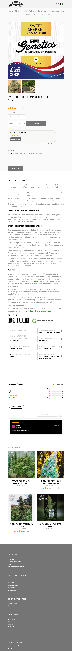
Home (10, 11)
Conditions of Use (13, 585)
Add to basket (36, 123)
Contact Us (11, 627)
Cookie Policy (12, 590)
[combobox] (16, 116)
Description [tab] (16, 168)
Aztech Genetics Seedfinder (16, 566)
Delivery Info (11, 587)
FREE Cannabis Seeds (14, 561)
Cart (9, 622)
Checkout (11, 624)
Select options (15, 486)
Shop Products (21, 11)
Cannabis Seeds (58, 11)
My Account (11, 619)
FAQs (9, 564)
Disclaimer (11, 582)
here (36, 281)
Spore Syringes (12, 606)
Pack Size (12, 113)
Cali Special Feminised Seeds (40, 11)
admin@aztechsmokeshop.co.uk (37, 311)
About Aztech (12, 559)
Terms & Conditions (14, 580)
